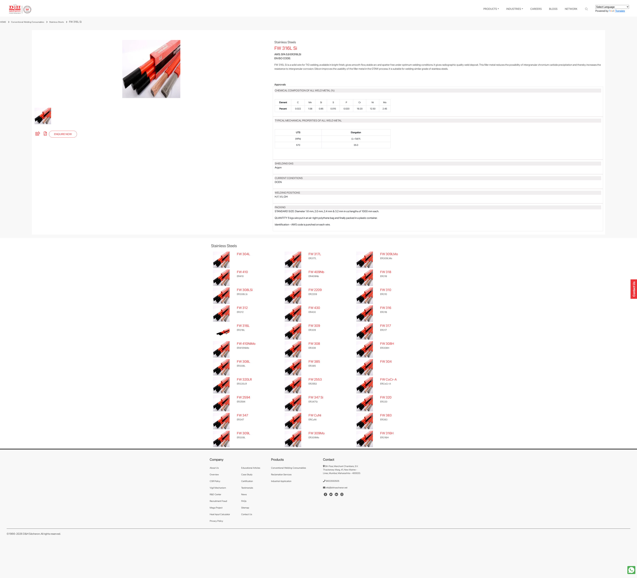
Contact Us (246, 514)
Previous (29, 69)
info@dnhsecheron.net (336, 487)
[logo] (20, 9)
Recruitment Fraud (218, 501)
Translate (620, 10)
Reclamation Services (281, 474)
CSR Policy (215, 481)
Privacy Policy (216, 521)
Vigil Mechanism (218, 487)
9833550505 (332, 481)
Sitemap (245, 507)
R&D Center (215, 494)
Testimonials (247, 487)
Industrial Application (281, 481)
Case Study (246, 474)
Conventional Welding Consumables (27, 22)
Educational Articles (250, 468)
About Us (214, 468)
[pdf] (45, 134)
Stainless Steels (56, 22)
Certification (247, 481)
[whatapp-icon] (631, 569)
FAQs (244, 501)
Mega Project (216, 507)
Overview (214, 474)
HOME (3, 22)
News (244, 494)
